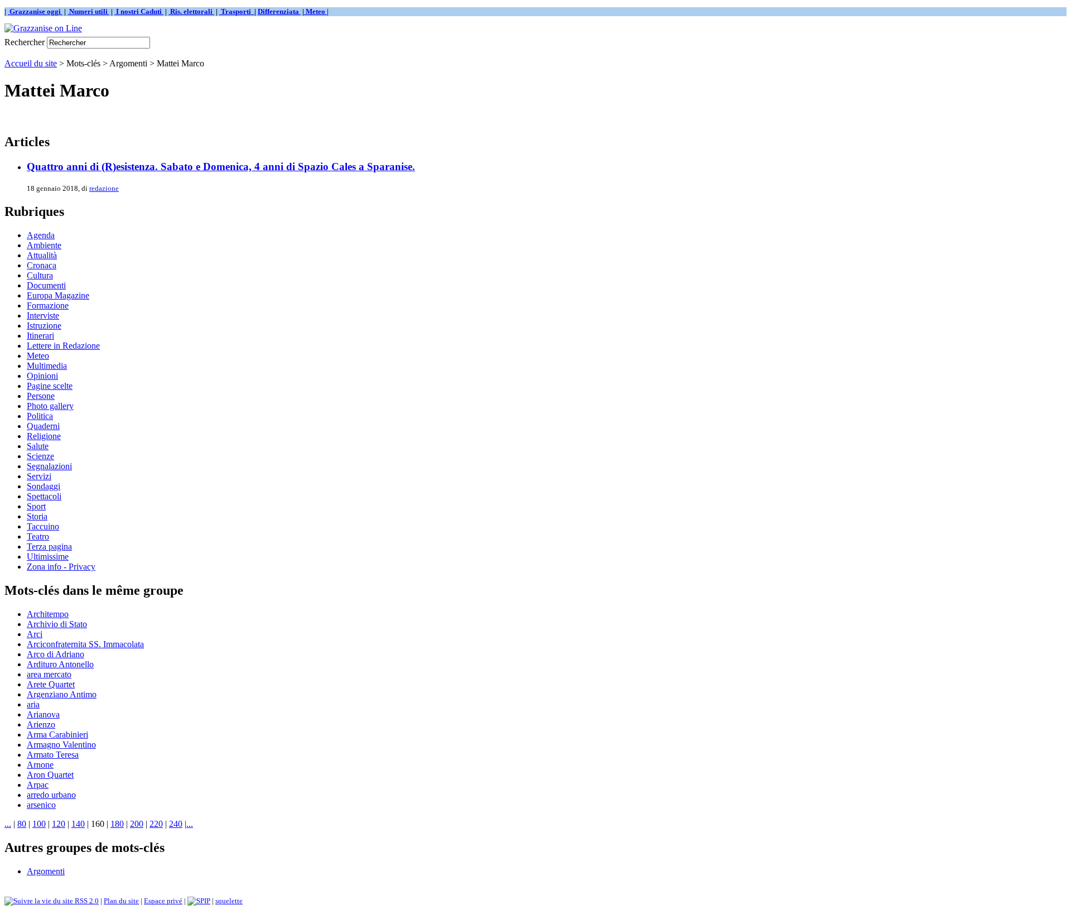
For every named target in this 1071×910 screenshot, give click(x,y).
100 (39, 824)
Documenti (46, 285)
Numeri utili (88, 11)
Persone (41, 396)
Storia (37, 516)
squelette (229, 901)
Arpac (38, 784)
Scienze (40, 456)
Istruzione (44, 325)
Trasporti (236, 11)
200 (136, 824)
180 (117, 824)
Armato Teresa (53, 754)
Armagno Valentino (61, 744)
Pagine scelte (50, 386)
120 (58, 824)
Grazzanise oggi (35, 11)
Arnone (40, 764)
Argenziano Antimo (62, 694)
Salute (38, 446)
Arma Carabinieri (57, 734)
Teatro (38, 536)
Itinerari (40, 335)
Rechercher (24, 42)
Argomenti (46, 871)
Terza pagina (49, 546)
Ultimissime (48, 556)
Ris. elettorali (191, 11)
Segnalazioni (49, 466)
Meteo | (316, 11)
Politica (40, 416)
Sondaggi (43, 486)
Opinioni (42, 376)
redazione (104, 188)
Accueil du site (30, 63)
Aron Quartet (50, 774)
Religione (44, 436)
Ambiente (44, 245)
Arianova (43, 714)
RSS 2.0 (86, 901)
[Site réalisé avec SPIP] (198, 901)
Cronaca (41, 265)
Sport (36, 506)
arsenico (41, 805)
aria (33, 704)
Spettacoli (44, 496)
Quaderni (43, 426)
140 (78, 824)
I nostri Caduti (138, 11)
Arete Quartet (51, 684)
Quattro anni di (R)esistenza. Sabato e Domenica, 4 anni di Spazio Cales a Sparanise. (221, 166)
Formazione (48, 305)
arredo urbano (51, 795)
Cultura (40, 275)
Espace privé (163, 901)
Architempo (48, 614)
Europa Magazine (58, 295)
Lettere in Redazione (63, 345)
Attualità (42, 255)
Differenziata (279, 11)
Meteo (38, 355)
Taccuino (43, 526)
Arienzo (41, 724)
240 (175, 824)
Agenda (41, 235)
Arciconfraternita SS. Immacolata (85, 644)
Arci (34, 634)
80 (21, 824)
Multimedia (47, 365)
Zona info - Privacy (61, 566)
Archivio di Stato (57, 624)
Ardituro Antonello (60, 664)
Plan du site (121, 901)
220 (156, 824)
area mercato (49, 674)
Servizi (39, 476)
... (7, 824)
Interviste (43, 315)
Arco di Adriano (55, 654)
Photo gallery (50, 406)
